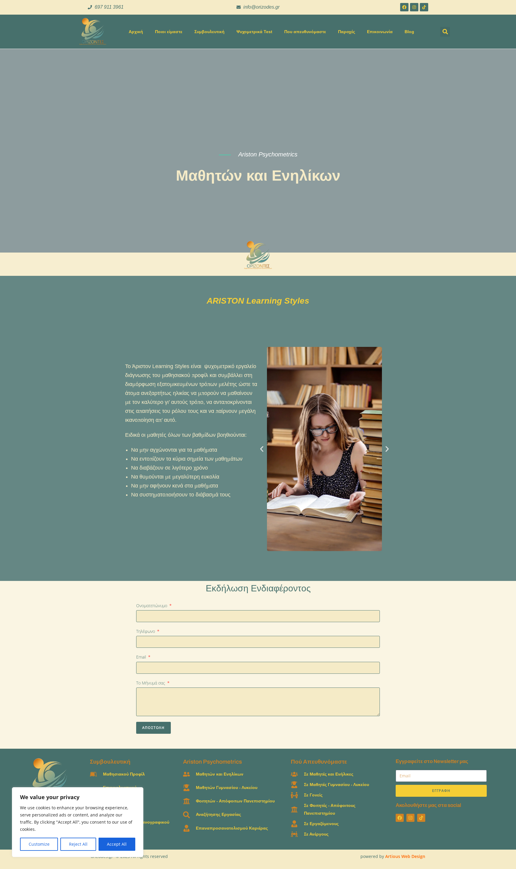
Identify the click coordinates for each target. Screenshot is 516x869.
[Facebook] (404, 7)
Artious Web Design (405, 856)
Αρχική (136, 31)
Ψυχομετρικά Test (254, 31)
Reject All (78, 844)
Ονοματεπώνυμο (152, 605)
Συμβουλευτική (209, 31)
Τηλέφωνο (146, 631)
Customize (39, 844)
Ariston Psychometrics (212, 762)
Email (141, 657)
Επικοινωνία (380, 31)
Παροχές (346, 31)
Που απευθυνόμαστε (305, 31)
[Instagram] (414, 7)
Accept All (117, 844)
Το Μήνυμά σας (151, 683)
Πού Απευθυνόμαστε (319, 762)
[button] (445, 32)
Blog (409, 31)
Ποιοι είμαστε (168, 31)
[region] (77, 822)
